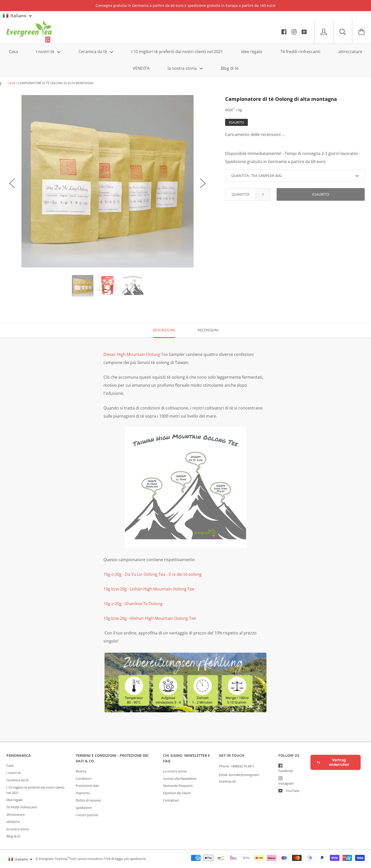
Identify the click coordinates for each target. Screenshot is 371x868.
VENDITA (141, 68)
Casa (13, 51)
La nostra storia (175, 771)
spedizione (84, 807)
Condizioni (84, 778)
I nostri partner (87, 815)
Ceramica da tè (93, 51)
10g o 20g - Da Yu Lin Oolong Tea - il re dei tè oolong (152, 574)
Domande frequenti (178, 785)
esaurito (320, 194)
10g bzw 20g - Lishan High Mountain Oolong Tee (148, 589)
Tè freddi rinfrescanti (300, 51)
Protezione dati (87, 785)
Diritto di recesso (88, 800)
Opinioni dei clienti (177, 793)
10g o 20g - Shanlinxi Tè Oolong (133, 603)
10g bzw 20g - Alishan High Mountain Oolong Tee (149, 618)
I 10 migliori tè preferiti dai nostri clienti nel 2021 (177, 51)
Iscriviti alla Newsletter (180, 778)
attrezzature (350, 51)
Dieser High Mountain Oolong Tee (135, 354)
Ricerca (81, 771)
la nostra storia (183, 68)
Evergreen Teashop (53, 859)
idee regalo (251, 51)
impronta (83, 793)
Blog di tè (229, 68)
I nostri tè (45, 51)
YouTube (292, 790)
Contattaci (171, 800)
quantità (240, 194)
